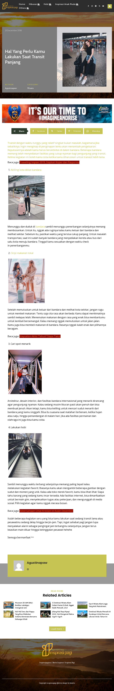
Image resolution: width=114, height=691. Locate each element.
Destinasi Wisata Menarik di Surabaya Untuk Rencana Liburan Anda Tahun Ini (100, 614)
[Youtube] (103, 6)
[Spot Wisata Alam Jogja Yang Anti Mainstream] (82, 605)
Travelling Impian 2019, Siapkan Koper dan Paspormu (49, 162)
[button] (110, 6)
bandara (40, 226)
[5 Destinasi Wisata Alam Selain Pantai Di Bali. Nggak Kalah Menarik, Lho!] (45, 605)
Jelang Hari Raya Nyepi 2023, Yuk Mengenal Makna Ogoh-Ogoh (63, 614)
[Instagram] (92, 6)
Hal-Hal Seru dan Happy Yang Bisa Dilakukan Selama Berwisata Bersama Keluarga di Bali (26, 615)
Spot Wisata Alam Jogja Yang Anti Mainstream (98, 605)
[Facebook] (88, 6)
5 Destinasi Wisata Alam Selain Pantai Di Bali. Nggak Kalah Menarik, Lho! (63, 605)
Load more (56, 628)
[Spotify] (95, 6)
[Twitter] (99, 6)
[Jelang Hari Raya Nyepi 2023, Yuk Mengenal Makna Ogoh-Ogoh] (45, 614)
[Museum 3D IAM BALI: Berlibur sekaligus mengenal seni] (9, 605)
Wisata (30, 88)
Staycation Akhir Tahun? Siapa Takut (40, 336)
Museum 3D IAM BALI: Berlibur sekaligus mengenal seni (24, 605)
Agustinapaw (11, 88)
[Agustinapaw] (19, 565)
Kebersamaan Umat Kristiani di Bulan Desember (46, 510)
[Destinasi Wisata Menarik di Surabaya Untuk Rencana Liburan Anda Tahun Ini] (82, 614)
